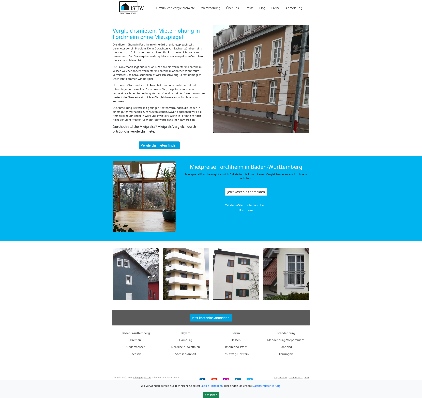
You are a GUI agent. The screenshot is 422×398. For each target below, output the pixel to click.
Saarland (286, 347)
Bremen (135, 340)
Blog (262, 8)
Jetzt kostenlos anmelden (246, 191)
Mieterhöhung (210, 8)
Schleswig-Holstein (236, 354)
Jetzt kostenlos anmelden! (211, 318)
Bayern (185, 333)
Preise (275, 8)
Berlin (236, 333)
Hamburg (185, 340)
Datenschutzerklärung (266, 386)
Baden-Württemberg (136, 333)
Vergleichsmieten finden (159, 145)
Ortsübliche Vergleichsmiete (175, 8)
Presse (249, 8)
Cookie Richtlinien (211, 386)
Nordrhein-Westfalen (185, 347)
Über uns (232, 8)
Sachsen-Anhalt (185, 354)
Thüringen (286, 354)
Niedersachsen (135, 347)
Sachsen (135, 354)
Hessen (236, 340)
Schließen (211, 395)
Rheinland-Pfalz (236, 347)
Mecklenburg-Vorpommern (285, 340)
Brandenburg (286, 333)
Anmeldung (294, 8)
